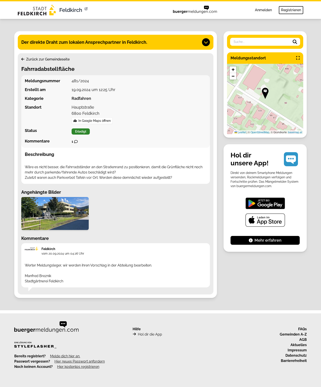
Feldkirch (70, 10)
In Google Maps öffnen (94, 120)
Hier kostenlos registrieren (78, 367)
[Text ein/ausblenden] (206, 42)
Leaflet (241, 132)
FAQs (302, 329)
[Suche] (295, 41)
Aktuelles (298, 345)
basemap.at (295, 132)
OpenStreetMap (260, 132)
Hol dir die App (150, 334)
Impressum (297, 350)
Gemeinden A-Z (293, 334)
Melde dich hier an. (65, 356)
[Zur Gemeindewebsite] (86, 10)
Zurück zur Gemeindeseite (47, 59)
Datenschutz (296, 355)
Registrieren (291, 10)
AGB (303, 340)
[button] (265, 93)
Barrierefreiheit (294, 361)
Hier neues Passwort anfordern (79, 361)
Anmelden (263, 10)
